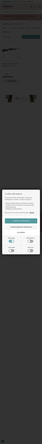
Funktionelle (11, 247)
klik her (32, 213)
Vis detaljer (21, 232)
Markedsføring (30, 238)
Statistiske (30, 247)
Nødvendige (11, 238)
